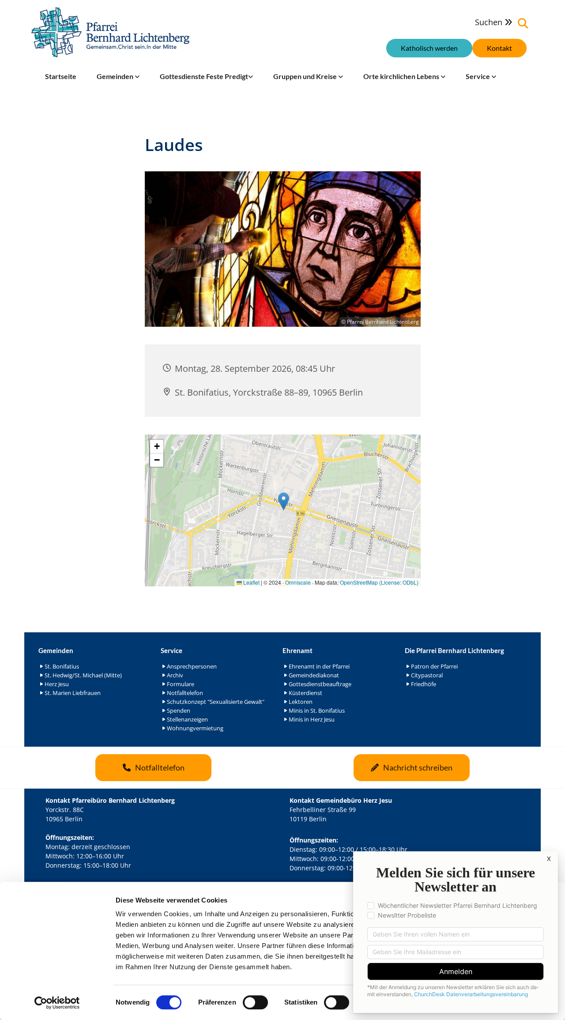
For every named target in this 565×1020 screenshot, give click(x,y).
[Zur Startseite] (110, 32)
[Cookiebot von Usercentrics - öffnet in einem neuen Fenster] (57, 1002)
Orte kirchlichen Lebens (402, 76)
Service (478, 76)
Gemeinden (116, 76)
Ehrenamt (297, 650)
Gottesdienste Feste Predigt (204, 76)
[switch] (255, 1002)
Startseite (60, 76)
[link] (118, 76)
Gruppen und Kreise (305, 76)
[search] (523, 23)
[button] (499, 48)
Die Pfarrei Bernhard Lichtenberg (454, 650)
